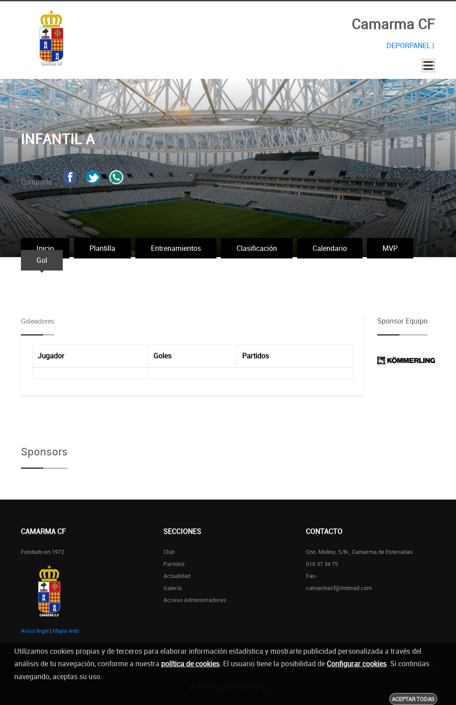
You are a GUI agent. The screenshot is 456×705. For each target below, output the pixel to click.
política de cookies (190, 663)
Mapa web (66, 631)
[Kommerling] (406, 360)
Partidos (174, 564)
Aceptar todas (413, 699)
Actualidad (176, 576)
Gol (42, 260)
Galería (172, 588)
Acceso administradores (194, 600)
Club (169, 552)
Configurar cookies (357, 663)
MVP (390, 248)
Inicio (45, 248)
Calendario (330, 248)
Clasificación (256, 248)
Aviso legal (35, 631)
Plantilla (102, 248)
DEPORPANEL (409, 45)
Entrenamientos (176, 248)
